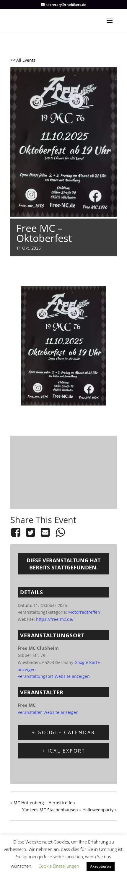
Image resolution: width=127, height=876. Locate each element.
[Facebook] (16, 532)
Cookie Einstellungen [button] (58, 866)
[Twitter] (30, 532)
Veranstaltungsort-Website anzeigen (54, 676)
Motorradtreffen (84, 612)
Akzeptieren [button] (100, 866)
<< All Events (22, 60)
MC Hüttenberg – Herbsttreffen (42, 802)
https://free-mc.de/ (55, 619)
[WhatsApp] (60, 532)
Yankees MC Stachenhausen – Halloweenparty (69, 810)
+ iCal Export (63, 751)
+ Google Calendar (63, 732)
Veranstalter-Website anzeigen (48, 712)
